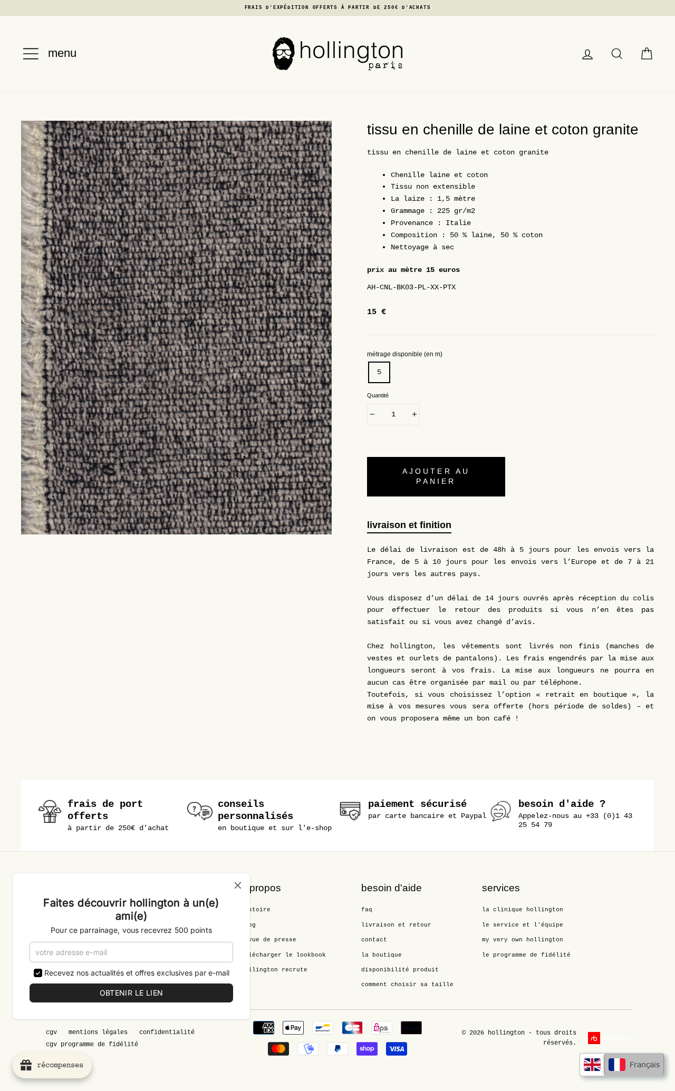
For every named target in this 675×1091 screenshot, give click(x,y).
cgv (51, 1032)
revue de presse (268, 940)
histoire (256, 910)
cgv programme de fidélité (92, 1044)
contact (374, 940)
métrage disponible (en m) (404, 354)
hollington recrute (274, 970)
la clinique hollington (522, 910)
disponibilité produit (400, 970)
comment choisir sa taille (407, 984)
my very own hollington (522, 940)
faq (366, 910)
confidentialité (167, 1032)
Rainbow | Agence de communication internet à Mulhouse (610, 1038)
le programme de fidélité (526, 955)
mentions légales (98, 1032)
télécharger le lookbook (283, 955)
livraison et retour (396, 925)
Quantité (378, 395)
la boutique (381, 955)
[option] (337, 8)
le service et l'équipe (522, 925)
